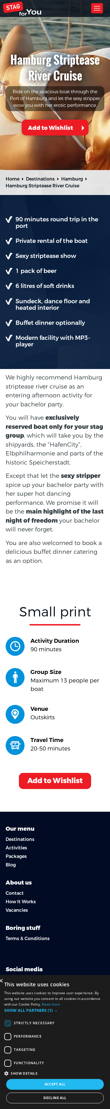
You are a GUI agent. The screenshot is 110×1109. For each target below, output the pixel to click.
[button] (55, 1010)
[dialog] (55, 1042)
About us (19, 883)
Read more (51, 1004)
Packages (16, 856)
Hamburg (72, 179)
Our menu (20, 829)
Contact (15, 893)
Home (12, 179)
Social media (24, 969)
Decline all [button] (54, 1097)
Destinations (40, 179)
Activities (16, 848)
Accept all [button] (55, 1084)
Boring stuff (23, 928)
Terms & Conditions (28, 939)
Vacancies (17, 910)
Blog (11, 865)
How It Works (21, 902)
